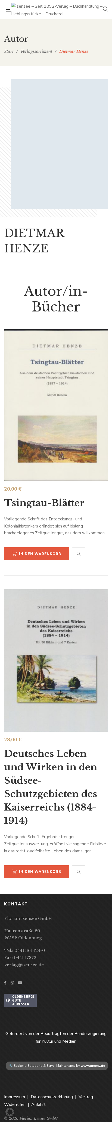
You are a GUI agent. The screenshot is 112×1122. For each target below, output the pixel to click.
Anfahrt (38, 1104)
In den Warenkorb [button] (40, 554)
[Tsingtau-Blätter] (56, 405)
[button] (10, 1112)
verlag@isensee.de (24, 964)
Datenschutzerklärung (52, 1097)
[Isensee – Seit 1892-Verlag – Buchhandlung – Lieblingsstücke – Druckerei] (57, 9)
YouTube (20, 983)
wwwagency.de (93, 1065)
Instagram (12, 983)
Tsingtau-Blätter (44, 503)
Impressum (14, 1097)
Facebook (5, 983)
